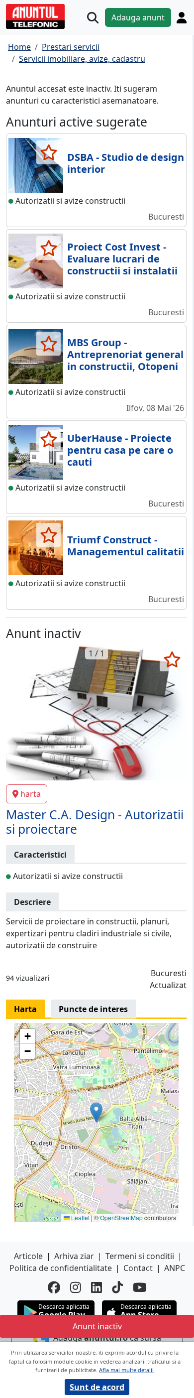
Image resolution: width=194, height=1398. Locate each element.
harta (30, 793)
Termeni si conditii (139, 1256)
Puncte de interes (93, 1009)
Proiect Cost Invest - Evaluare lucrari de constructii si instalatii (122, 258)
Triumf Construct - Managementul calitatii (125, 545)
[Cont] (182, 17)
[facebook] (54, 1287)
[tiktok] (117, 1287)
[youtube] (140, 1287)
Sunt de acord (97, 1387)
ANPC (174, 1268)
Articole (28, 1256)
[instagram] (75, 1287)
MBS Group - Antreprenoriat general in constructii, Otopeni (125, 354)
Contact (138, 1268)
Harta (25, 1009)
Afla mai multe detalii (126, 1370)
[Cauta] (93, 17)
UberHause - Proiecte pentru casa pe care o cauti (120, 450)
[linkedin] (96, 1287)
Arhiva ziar (74, 1256)
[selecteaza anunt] (48, 152)
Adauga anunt (138, 17)
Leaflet (80, 1217)
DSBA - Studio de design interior (125, 163)
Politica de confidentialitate (60, 1268)
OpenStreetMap (121, 1217)
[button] (96, 1112)
